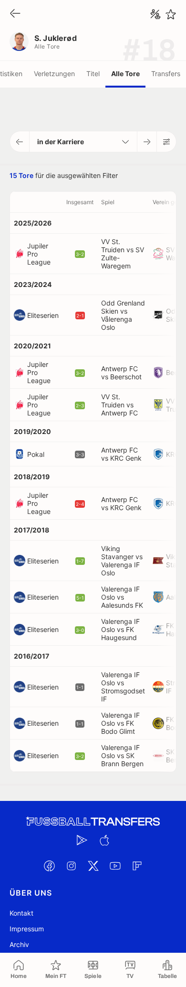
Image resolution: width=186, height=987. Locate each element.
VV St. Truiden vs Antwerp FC (119, 405)
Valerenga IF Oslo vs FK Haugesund (120, 629)
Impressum (27, 929)
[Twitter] (93, 866)
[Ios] (104, 840)
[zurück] (15, 14)
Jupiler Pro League (39, 254)
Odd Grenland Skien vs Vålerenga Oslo (123, 315)
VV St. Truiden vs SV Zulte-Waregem (122, 253)
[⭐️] (170, 14)
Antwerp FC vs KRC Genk (121, 454)
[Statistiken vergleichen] (155, 14)
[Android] (82, 840)
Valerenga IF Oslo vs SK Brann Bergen (122, 755)
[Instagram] (71, 866)
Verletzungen (54, 73)
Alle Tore (125, 73)
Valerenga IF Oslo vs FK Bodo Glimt (120, 723)
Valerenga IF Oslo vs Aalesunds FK (122, 597)
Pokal (35, 454)
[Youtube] (115, 866)
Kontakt (21, 913)
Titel (93, 73)
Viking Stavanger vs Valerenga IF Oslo (122, 560)
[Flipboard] (137, 866)
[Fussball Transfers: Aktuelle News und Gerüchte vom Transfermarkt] (93, 821)
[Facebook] (49, 866)
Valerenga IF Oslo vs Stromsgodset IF (123, 687)
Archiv (19, 944)
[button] (20, 141)
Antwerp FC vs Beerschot (121, 373)
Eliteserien (43, 315)
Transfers (165, 73)
